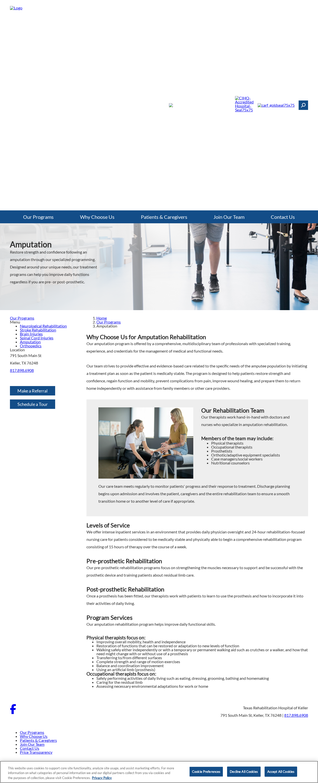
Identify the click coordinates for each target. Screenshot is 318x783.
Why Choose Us (97, 217)
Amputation (30, 341)
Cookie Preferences (206, 771)
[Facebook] (13, 712)
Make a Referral (32, 390)
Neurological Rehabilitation (43, 326)
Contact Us (283, 217)
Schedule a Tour (32, 404)
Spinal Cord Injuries (36, 337)
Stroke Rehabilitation (38, 329)
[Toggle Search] (303, 105)
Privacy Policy (102, 778)
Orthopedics (30, 345)
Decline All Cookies (244, 771)
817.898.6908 (22, 370)
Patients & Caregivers (164, 217)
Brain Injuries (31, 333)
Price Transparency (36, 752)
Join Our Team (228, 217)
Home (101, 318)
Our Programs (38, 217)
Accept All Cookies (280, 771)
